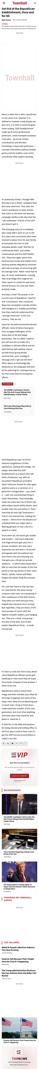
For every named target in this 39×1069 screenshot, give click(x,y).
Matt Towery (6, 20)
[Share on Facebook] (12, 743)
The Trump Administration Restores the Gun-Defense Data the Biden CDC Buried (19, 973)
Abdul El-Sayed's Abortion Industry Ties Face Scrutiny (18, 949)
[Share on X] (3, 743)
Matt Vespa (7, 824)
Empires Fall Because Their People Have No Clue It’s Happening (18, 960)
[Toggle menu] (4, 3)
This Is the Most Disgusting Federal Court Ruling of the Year (19, 853)
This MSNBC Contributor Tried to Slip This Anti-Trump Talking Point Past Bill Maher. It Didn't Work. (19, 819)
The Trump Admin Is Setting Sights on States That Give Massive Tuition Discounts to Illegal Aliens (19, 887)
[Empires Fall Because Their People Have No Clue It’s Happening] (19, 1028)
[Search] (35, 3)
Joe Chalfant (7, 857)
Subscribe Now (19, 780)
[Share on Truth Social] (8, 743)
